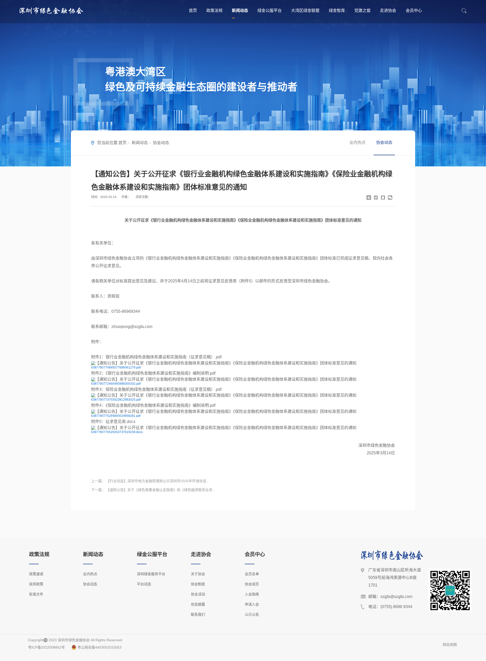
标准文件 (36, 594)
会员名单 (252, 574)
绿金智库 (337, 10)
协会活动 (198, 594)
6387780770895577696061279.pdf (115, 367)
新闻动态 (240, 10)
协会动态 (161, 143)
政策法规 (214, 10)
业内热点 (357, 142)
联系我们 (198, 614)
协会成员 (252, 584)
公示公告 (252, 614)
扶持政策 (36, 584)
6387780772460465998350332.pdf (115, 383)
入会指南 (252, 594)
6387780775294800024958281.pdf (115, 416)
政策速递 (36, 574)
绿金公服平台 (269, 10)
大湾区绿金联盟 (305, 10)
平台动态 (144, 584)
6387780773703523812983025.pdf (115, 399)
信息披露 (198, 604)
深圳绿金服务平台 (151, 574)
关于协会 (198, 574)
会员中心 (414, 10)
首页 (193, 10)
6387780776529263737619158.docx (117, 432)
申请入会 (252, 604)
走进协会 (388, 10)
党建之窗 (362, 10)
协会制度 (198, 584)
